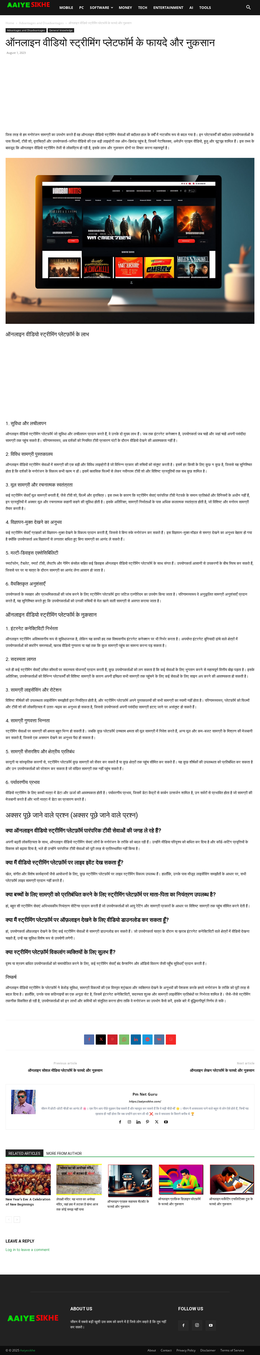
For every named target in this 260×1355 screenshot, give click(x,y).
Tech (142, 7)
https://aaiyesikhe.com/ (145, 1101)
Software (99, 7)
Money (125, 7)
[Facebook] (89, 1039)
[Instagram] (131, 1122)
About (152, 1350)
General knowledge (61, 30)
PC (81, 7)
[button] (248, 8)
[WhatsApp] (124, 1039)
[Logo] (31, 5)
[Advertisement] (130, 95)
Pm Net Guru (145, 1094)
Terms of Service (232, 1350)
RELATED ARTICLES (24, 1153)
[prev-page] (9, 1219)
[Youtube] (168, 1122)
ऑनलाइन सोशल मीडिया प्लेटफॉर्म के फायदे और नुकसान (65, 1070)
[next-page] (17, 1219)
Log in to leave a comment (28, 1249)
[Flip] (171, 1039)
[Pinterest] (112, 1039)
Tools (205, 7)
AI (191, 7)
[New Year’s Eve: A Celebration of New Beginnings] (28, 1179)
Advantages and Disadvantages (41, 23)
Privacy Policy (186, 1350)
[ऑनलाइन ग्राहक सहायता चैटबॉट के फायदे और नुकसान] (130, 1180)
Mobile (66, 7)
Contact (166, 1350)
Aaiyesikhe (27, 1350)
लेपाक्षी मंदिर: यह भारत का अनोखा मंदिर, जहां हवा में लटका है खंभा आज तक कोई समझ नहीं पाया (77, 1204)
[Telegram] (147, 1039)
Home (10, 23)
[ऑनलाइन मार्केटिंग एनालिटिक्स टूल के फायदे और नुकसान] (231, 1179)
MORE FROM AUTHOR (64, 1153)
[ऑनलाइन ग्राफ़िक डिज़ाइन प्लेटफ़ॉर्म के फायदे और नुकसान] (180, 1179)
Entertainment (168, 7)
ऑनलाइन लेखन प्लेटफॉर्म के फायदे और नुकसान (222, 1070)
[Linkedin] (136, 1039)
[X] (101, 1039)
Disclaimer (208, 1350)
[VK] (159, 1039)
